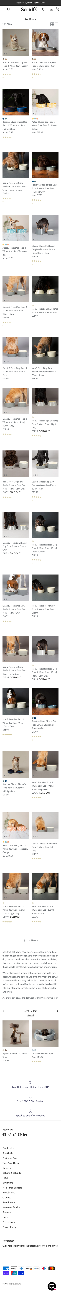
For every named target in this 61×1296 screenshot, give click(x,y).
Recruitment (9, 1202)
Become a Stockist (12, 1207)
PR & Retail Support (12, 1187)
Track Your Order (11, 1163)
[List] (56, 24)
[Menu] (3, 9)
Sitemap (7, 1212)
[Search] (10, 9)
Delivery (7, 1168)
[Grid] (52, 24)
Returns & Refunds (12, 1172)
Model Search (9, 1192)
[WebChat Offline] (51, 1286)
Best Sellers (30, 1011)
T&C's (5, 1177)
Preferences (9, 1222)
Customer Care (10, 1158)
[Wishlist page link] (43, 9)
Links (5, 1217)
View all (30, 1015)
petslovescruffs (15, 1284)
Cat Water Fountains (36, 4)
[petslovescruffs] (29, 9)
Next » (34, 940)
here (10, 1245)
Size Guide (8, 1153)
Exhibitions (8, 1182)
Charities (7, 1197)
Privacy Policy (9, 1227)
